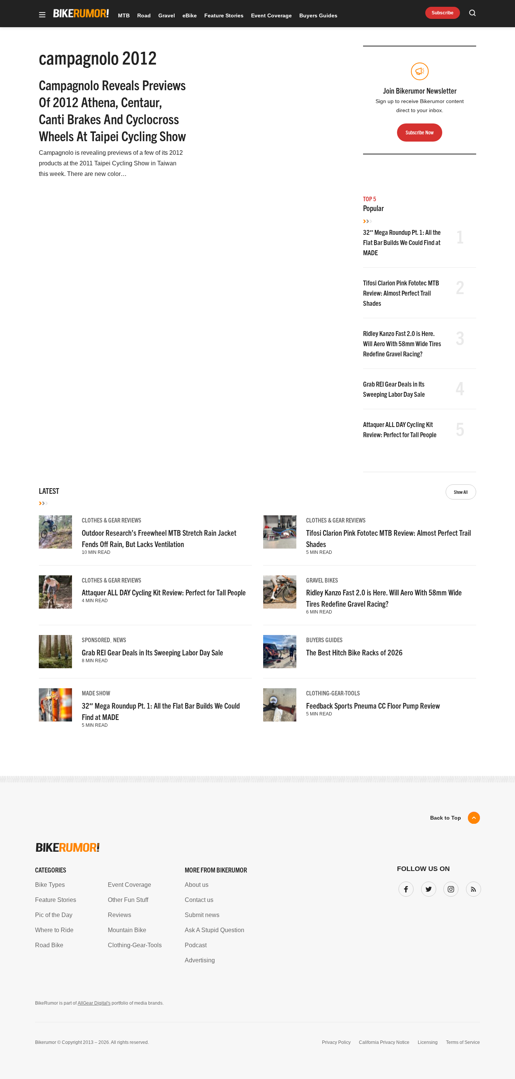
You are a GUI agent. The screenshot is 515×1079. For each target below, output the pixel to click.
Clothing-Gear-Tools (333, 693)
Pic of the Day (53, 915)
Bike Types (50, 885)
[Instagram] (449, 887)
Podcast (196, 945)
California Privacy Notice (384, 1042)
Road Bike (49, 945)
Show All (461, 492)
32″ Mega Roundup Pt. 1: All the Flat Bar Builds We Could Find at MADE (402, 242)
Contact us (199, 900)
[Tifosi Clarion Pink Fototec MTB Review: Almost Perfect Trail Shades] (279, 532)
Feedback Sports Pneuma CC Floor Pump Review (373, 705)
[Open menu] (42, 15)
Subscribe (443, 12)
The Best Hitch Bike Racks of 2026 (354, 652)
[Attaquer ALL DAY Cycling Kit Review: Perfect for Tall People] (55, 592)
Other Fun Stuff (128, 900)
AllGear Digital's (94, 1003)
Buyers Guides (318, 15)
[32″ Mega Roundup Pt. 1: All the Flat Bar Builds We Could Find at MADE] (55, 704)
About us (196, 885)
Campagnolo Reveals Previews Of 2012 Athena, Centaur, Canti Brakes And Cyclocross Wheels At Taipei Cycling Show (112, 110)
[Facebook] (404, 887)
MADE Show (96, 693)
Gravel (166, 15)
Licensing (428, 1042)
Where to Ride (54, 930)
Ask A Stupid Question (214, 930)
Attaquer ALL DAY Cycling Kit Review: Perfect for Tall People (164, 592)
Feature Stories (224, 15)
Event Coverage (271, 15)
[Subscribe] (472, 887)
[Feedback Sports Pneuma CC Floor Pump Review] (279, 704)
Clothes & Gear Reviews (111, 520)
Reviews (119, 915)
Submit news (202, 915)
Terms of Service (463, 1042)
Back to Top (445, 818)
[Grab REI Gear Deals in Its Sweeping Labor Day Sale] (55, 651)
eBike (189, 15)
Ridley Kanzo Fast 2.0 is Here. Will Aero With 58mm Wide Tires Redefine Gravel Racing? (402, 343)
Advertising (200, 960)
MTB (124, 15)
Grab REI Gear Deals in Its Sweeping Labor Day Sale (152, 652)
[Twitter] (427, 887)
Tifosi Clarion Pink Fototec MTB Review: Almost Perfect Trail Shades (401, 292)
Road (144, 15)
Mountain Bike (127, 930)
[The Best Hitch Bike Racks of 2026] (279, 651)
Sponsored (96, 639)
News (119, 639)
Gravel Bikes (322, 580)
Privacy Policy (336, 1042)
